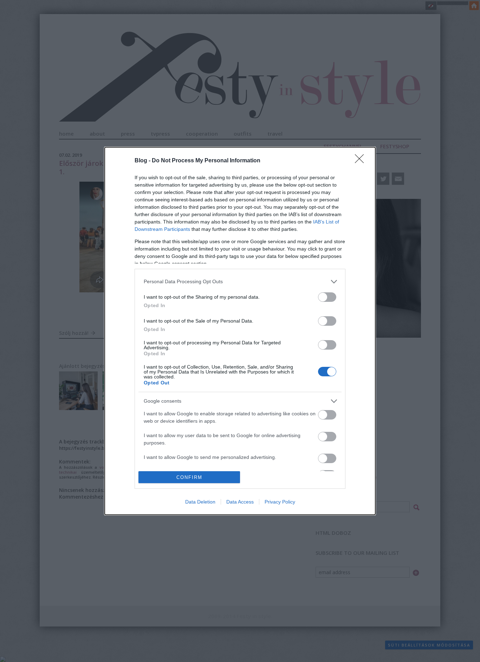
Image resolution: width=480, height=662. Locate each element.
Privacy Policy (280, 502)
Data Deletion (200, 502)
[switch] (327, 297)
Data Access (240, 502)
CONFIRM (189, 477)
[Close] (361, 161)
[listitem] (240, 281)
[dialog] (240, 331)
